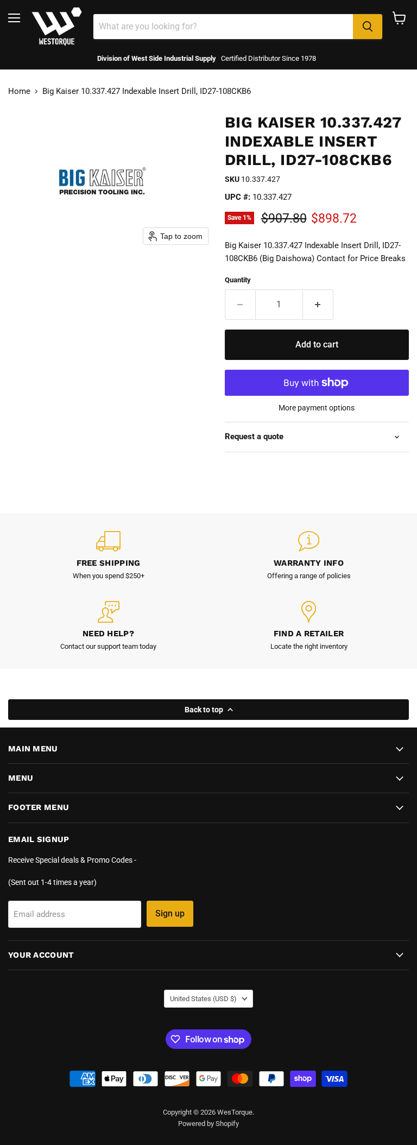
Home (19, 91)
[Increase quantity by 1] (318, 304)
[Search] (367, 26)
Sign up (170, 913)
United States (203, 999)
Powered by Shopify (208, 1123)
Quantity (238, 280)
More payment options (317, 407)
